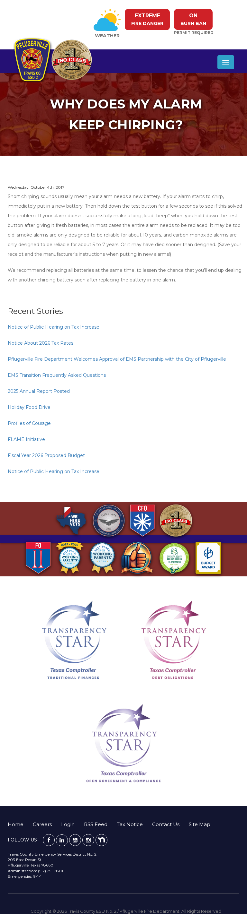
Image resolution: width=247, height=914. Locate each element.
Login (68, 824)
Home (15, 824)
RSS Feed (95, 824)
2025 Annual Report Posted (39, 391)
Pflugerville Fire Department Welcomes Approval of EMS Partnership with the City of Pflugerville (117, 359)
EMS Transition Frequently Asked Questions (57, 375)
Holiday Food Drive (29, 407)
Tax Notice (130, 824)
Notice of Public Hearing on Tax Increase (53, 327)
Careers (42, 824)
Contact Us (165, 824)
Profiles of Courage (29, 423)
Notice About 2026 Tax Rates (40, 343)
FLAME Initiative (26, 439)
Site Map (199, 824)
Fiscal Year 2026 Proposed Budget (46, 455)
